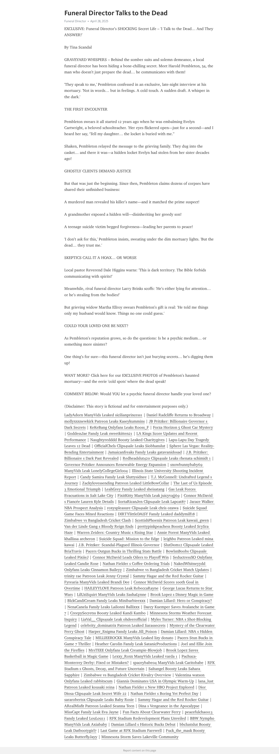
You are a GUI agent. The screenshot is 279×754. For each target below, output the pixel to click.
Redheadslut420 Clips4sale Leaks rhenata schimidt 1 (167, 458)
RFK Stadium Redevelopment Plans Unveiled (147, 718)
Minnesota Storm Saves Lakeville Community (140, 736)
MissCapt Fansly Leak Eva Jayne (91, 712)
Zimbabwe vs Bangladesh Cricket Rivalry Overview (127, 675)
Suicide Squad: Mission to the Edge (129, 538)
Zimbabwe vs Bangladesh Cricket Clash (97, 520)
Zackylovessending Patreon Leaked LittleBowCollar (125, 483)
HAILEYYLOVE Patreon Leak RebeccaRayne (121, 588)
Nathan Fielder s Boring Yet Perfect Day (164, 693)
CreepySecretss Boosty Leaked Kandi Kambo (108, 613)
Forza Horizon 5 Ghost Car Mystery (183, 427)
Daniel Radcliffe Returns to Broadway (178, 415)
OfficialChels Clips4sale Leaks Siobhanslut (129, 445)
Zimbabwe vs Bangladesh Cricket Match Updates (167, 569)
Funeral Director (75, 21)
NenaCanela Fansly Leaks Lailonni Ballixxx (103, 607)
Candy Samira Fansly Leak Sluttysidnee (113, 477)
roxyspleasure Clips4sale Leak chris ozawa (143, 507)
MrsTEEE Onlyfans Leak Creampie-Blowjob (125, 650)
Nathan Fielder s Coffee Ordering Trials (136, 563)
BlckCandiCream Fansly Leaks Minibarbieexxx (106, 600)
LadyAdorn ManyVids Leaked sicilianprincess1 (103, 415)
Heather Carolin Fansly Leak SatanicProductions (136, 643)
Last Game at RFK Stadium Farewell (131, 730)
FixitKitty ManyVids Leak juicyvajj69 (148, 495)
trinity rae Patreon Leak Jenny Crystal (96, 576)
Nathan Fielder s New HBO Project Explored (156, 687)
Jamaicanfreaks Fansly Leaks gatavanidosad (145, 452)
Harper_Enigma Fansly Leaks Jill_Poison (122, 631)
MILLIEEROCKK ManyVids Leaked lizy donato (134, 637)
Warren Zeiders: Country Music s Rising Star (115, 532)
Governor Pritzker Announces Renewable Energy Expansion (115, 464)
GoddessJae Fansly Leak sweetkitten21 (99, 433)
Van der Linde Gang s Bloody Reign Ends (98, 526)
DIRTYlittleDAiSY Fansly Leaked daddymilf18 (156, 514)
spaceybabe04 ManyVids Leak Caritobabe (168, 662)
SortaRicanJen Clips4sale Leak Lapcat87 (151, 501)
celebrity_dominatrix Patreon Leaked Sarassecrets (123, 625)
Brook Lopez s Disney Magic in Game (181, 594)
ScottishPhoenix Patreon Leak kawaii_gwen (172, 520)
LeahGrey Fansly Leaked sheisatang (134, 489)
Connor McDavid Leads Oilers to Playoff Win (131, 557)
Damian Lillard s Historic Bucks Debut (143, 724)
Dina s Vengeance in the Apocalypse (168, 706)
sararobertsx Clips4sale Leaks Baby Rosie (99, 699)
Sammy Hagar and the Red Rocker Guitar (168, 576)
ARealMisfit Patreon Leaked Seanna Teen (99, 706)
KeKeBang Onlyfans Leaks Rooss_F (119, 427)
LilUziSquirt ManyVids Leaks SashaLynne (111, 594)
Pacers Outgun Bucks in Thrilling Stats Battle (124, 551)
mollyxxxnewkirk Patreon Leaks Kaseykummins (104, 421)
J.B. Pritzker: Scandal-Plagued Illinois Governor (119, 544)
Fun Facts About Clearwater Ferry (152, 712)
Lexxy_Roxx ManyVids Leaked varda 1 (144, 656)
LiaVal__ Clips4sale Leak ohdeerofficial (114, 619)
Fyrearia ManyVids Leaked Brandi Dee (96, 582)
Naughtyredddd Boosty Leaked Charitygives (127, 439)
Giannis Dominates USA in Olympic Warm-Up (155, 681)
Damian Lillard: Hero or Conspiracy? (181, 600)
